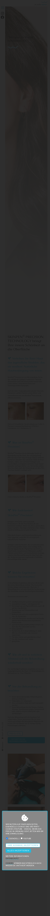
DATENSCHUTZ (12, 858)
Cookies (9, 863)
